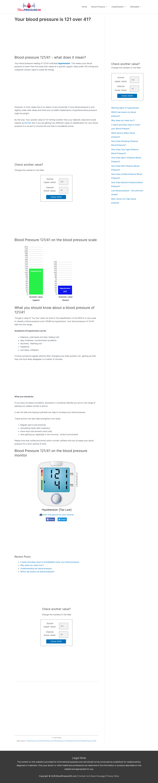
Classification (118, 7)
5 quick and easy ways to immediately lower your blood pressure (49, 562)
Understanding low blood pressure (36, 568)
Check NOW (56, 197)
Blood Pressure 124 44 (62, 741)
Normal (27, 123)
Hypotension (64, 63)
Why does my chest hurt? (32, 565)
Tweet (63, 519)
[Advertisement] (56, 39)
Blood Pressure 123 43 (48, 741)
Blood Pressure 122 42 (34, 741)
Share (51, 519)
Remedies (134, 7)
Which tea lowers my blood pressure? (37, 571)
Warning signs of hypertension (125, 108)
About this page (97, 776)
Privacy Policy (113, 776)
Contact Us (83, 776)
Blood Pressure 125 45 (75, 741)
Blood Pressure (98, 7)
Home (84, 7)
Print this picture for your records (58, 515)
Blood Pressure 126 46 (89, 741)
